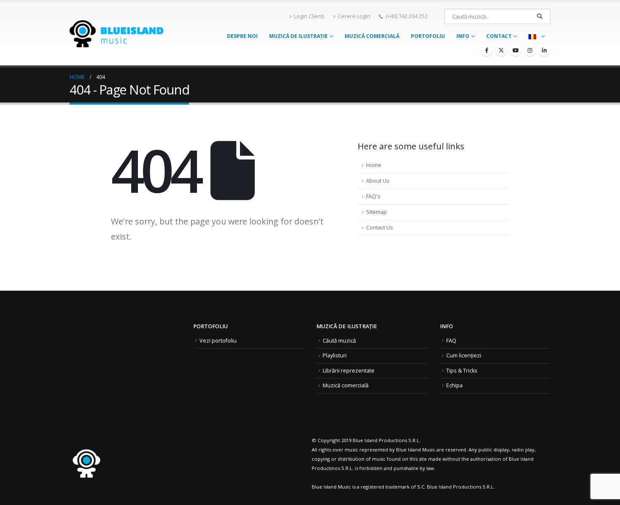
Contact (499, 36)
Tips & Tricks (461, 370)
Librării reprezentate (349, 370)
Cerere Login (354, 16)
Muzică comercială (372, 36)
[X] (501, 50)
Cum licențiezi (463, 355)
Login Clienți (309, 16)
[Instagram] (530, 50)
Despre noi (242, 36)
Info (462, 36)
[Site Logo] (116, 33)
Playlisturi (335, 355)
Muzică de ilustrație (298, 36)
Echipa (454, 385)
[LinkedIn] (544, 50)
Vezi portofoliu (218, 340)
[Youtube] (515, 50)
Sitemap (376, 212)
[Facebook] (487, 50)
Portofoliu (428, 36)
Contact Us (379, 227)
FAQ (451, 340)
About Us (377, 180)
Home (373, 165)
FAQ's (373, 196)
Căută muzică (339, 340)
